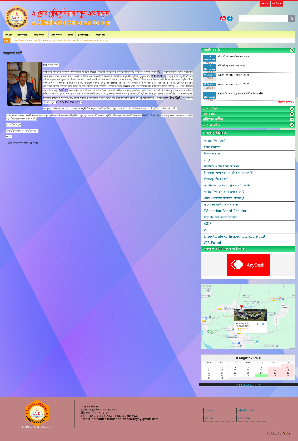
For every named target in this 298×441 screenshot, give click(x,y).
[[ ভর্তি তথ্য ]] (83, 35)
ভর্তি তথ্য (209, 418)
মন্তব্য (264, 3)
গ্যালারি (70, 35)
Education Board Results (225, 211)
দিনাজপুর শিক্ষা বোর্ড (215, 179)
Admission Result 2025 (234, 75)
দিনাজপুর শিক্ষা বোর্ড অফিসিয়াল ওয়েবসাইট (228, 173)
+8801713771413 (100, 416)
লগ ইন (276, 3)
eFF (207, 230)
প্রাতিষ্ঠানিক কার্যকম (246, 410)
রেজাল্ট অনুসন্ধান (56, 35)
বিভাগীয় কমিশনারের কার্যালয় (220, 217)
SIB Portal (212, 243)
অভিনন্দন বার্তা (100, 35)
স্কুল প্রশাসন (22, 35)
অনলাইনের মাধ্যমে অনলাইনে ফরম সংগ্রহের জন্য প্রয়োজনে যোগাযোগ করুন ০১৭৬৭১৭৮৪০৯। (60, 40)
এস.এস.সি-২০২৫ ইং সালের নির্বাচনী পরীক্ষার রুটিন (240, 93)
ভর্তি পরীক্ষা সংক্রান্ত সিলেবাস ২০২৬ (233, 56)
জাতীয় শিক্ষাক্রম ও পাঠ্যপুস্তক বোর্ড (224, 192)
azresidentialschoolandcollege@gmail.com (125, 419)
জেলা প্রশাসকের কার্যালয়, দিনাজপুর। (225, 198)
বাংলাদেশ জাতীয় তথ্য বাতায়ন (221, 205)
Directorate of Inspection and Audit (234, 236)
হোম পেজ (8, 35)
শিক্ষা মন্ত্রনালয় (212, 147)
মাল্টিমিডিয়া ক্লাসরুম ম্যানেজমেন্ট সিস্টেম (227, 185)
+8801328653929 (126, 416)
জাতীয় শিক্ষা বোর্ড (214, 141)
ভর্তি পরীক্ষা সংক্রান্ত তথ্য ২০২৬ (231, 65)
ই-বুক (207, 160)
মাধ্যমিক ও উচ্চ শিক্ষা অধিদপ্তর (221, 166)
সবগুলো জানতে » (286, 102)
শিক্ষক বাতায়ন (212, 154)
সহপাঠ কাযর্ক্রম (39, 35)
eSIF (207, 224)
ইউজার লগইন (244, 418)
